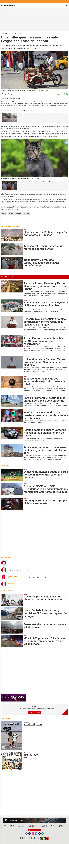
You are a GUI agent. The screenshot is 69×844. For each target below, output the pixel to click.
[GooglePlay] (42, 833)
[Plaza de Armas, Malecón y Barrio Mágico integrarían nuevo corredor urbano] (12, 289)
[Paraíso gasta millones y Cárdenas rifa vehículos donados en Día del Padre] (12, 435)
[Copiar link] (18, 94)
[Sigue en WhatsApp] (64, 94)
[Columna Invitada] (3, 577)
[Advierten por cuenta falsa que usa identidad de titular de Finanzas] (12, 600)
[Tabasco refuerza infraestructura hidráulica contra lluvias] (12, 249)
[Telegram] (11, 94)
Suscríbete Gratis (34, 712)
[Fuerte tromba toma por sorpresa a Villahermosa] (12, 627)
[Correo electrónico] (14, 94)
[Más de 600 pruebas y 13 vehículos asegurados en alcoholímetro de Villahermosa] (12, 641)
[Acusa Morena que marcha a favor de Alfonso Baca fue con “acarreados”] (12, 345)
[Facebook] (2, 94)
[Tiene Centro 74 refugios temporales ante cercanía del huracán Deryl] (12, 263)
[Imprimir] (21, 94)
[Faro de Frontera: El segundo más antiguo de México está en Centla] (12, 401)
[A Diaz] (3, 563)
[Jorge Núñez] (3, 570)
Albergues (26, 213)
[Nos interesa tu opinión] (34, 820)
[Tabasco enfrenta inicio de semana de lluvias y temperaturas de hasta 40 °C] (12, 453)
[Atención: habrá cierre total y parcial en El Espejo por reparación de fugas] (12, 613)
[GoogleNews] (36, 833)
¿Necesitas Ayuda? (34, 830)
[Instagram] (33, 833)
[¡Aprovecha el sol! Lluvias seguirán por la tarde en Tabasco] (12, 235)
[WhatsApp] (8, 94)
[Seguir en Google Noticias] (67, 94)
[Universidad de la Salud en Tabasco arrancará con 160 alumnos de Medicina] (12, 365)
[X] (5, 94)
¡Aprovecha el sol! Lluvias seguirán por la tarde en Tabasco (21, 110)
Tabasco (11, 213)
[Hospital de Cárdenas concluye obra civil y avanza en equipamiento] (12, 306)
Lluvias (4, 213)
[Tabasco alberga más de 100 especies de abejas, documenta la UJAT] (12, 384)
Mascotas (18, 213)
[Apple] (39, 833)
